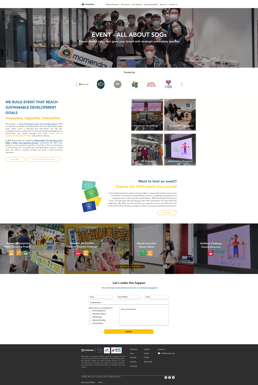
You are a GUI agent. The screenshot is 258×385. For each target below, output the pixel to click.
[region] (177, 115)
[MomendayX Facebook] (169, 377)
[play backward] (76, 84)
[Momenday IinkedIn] (173, 377)
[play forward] (181, 84)
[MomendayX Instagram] (165, 377)
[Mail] (159, 353)
